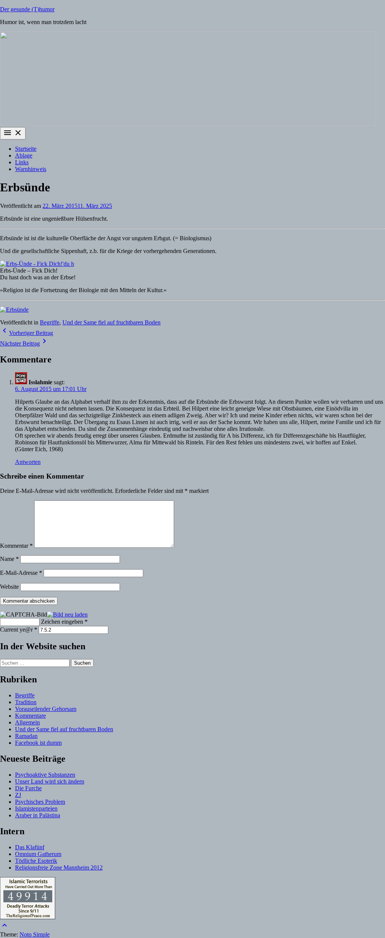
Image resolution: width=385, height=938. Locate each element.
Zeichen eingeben (64, 621)
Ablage (23, 155)
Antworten (28, 462)
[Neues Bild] (67, 614)
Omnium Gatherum (38, 854)
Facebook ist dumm (38, 742)
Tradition (25, 702)
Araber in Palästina (37, 815)
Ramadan (26, 736)
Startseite (25, 148)
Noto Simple (35, 934)
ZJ (18, 795)
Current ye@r (18, 629)
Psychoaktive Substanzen (45, 774)
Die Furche (28, 788)
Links (22, 162)
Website (9, 586)
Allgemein (27, 722)
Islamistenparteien (36, 808)
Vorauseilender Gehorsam (45, 709)
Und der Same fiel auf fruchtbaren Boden (111, 322)
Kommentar (16, 545)
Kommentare (30, 715)
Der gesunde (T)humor (27, 9)
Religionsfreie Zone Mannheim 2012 (59, 867)
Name (9, 559)
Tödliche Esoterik (36, 861)
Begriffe (49, 322)
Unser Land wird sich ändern (49, 781)
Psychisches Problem (40, 802)
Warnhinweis (30, 169)
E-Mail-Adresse (21, 573)
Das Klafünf (29, 847)
